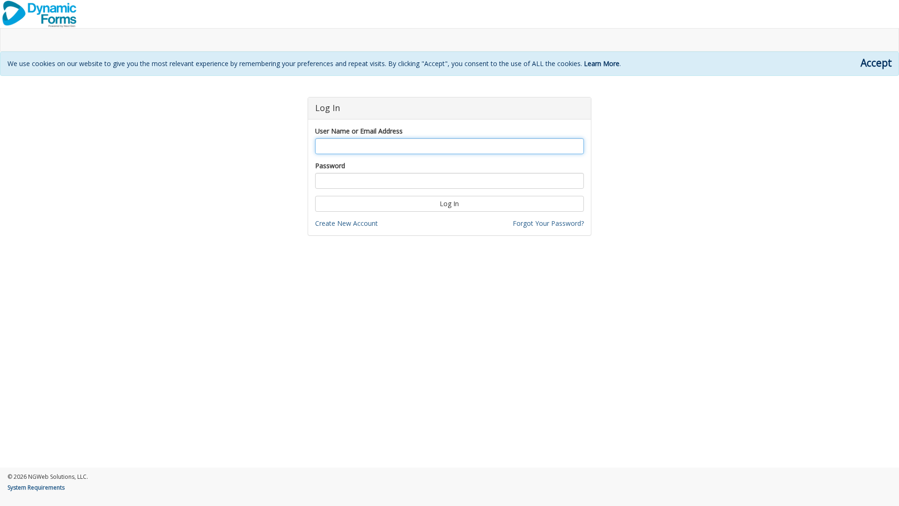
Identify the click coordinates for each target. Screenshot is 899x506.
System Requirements (36, 487)
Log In (449, 203)
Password (330, 165)
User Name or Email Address (359, 130)
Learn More (601, 63)
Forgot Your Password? (548, 223)
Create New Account (346, 223)
